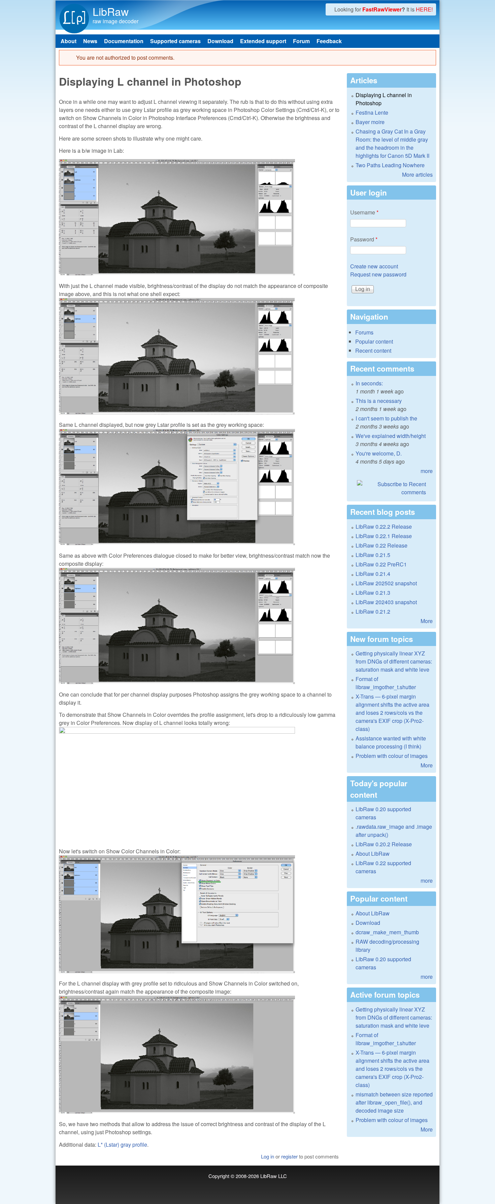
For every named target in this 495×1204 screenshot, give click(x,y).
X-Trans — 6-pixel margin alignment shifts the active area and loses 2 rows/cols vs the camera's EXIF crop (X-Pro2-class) (392, 713)
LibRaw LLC (273, 1175)
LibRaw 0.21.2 (373, 611)
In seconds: (369, 383)
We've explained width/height (391, 436)
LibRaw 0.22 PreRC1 (381, 564)
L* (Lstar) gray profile (122, 1144)
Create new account (374, 266)
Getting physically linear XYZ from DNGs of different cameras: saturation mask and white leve (394, 661)
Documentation (123, 41)
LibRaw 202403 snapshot (386, 602)
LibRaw (111, 11)
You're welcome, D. (379, 453)
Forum (301, 41)
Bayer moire (370, 122)
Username (364, 212)
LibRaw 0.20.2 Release (384, 844)
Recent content (373, 350)
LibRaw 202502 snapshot (386, 583)
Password (363, 239)
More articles (417, 174)
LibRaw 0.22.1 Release (384, 536)
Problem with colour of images (392, 756)
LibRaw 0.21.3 (373, 592)
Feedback (329, 41)
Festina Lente (372, 112)
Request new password (378, 274)
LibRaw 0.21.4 (373, 574)
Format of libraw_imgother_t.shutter (386, 683)
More (427, 621)
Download (220, 41)
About (68, 41)
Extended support (263, 41)
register (289, 1156)
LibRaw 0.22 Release (381, 545)
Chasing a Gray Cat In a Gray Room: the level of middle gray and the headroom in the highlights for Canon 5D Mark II (392, 143)
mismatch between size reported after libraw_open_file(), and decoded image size (394, 1102)
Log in (267, 1156)
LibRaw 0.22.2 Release (384, 526)
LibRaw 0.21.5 (373, 555)
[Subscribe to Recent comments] (391, 488)
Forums (364, 332)
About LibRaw (373, 853)
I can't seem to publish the (386, 418)
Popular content (374, 341)
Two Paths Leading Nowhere (390, 165)
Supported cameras (175, 41)
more (427, 471)
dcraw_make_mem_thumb (387, 932)
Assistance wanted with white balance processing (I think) (391, 742)
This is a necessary (379, 401)
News (90, 41)
